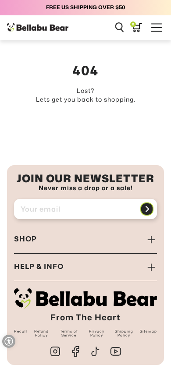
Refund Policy (41, 333)
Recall (20, 331)
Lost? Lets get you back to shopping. (85, 94)
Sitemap (148, 331)
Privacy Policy (96, 333)
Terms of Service (69, 333)
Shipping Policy (124, 333)
